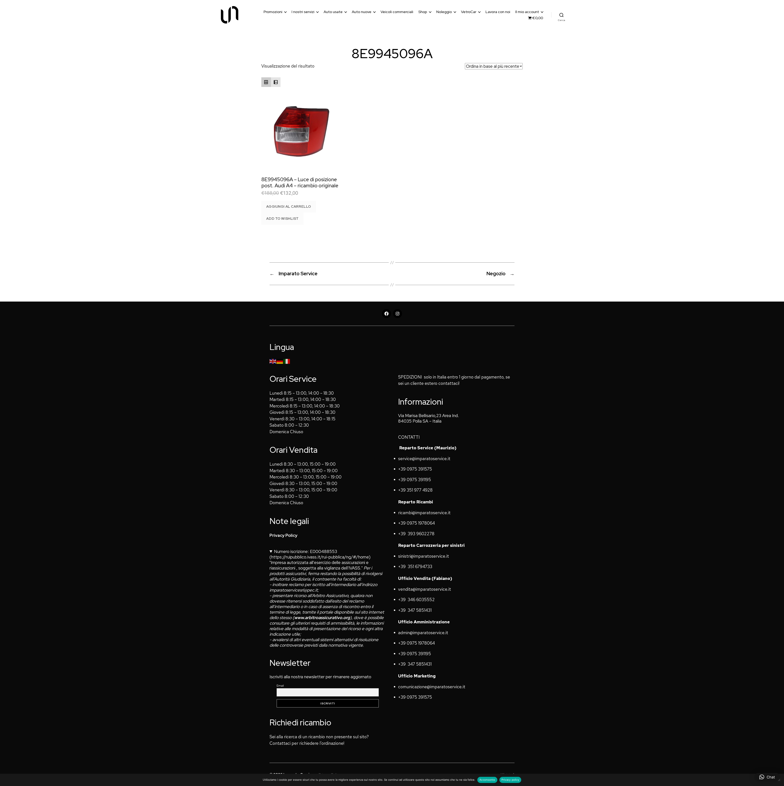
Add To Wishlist (282, 218)
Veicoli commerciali (397, 12)
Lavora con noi (498, 12)
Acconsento (487, 779)
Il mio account (527, 12)
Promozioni (273, 12)
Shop (422, 12)
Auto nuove (361, 12)
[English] (273, 361)
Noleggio (444, 12)
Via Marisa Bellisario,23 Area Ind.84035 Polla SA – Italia (428, 418)
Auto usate (333, 12)
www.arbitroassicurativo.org (322, 617)
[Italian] (286, 361)
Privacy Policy (283, 535)
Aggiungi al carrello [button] (288, 206)
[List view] (276, 82)
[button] (767, 777)
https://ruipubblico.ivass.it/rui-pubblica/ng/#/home (320, 557)
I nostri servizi (303, 12)
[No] (779, 780)
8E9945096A (392, 53)
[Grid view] (266, 82)
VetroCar (468, 12)
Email (280, 685)
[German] (279, 361)
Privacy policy (510, 779)
